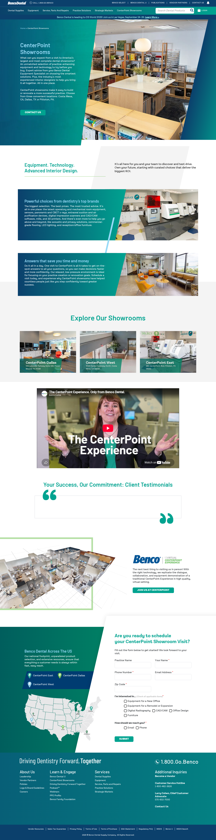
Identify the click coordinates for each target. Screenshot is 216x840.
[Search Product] (191, 11)
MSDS (159, 829)
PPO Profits (55, 795)
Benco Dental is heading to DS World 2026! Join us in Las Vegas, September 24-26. (108, 17)
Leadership (25, 776)
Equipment (33, 10)
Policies (23, 784)
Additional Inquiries (171, 771)
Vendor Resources (36, 829)
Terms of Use (91, 829)
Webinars (54, 792)
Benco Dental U (138, 3)
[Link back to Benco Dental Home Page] (60, 761)
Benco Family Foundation (62, 799)
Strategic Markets (104, 10)
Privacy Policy (76, 829)
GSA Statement (128, 829)
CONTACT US (33, 112)
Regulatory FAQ (146, 829)
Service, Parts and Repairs (56, 10)
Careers (24, 792)
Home (23, 28)
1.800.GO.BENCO (46, 3)
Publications (157, 3)
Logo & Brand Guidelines (32, 788)
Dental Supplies (16, 10)
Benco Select (119, 3)
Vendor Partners (178, 3)
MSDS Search (182, 829)
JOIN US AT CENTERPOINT (153, 590)
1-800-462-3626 (163, 786)
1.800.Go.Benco (179, 761)
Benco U (169, 829)
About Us (27, 771)
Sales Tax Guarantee (57, 829)
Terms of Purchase (109, 829)
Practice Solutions (82, 10)
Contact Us (198, 3)
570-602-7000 (162, 799)
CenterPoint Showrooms (129, 10)
